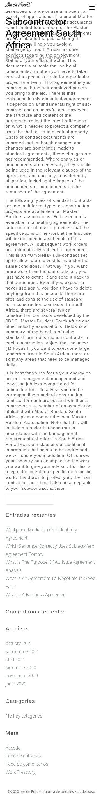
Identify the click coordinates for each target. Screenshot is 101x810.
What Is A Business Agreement (36, 595)
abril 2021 (15, 659)
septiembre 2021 (22, 651)
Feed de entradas (23, 756)
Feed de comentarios (27, 764)
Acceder (14, 748)
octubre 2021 (19, 643)
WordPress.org (21, 772)
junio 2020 (16, 684)
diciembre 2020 (21, 667)
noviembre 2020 (22, 676)
